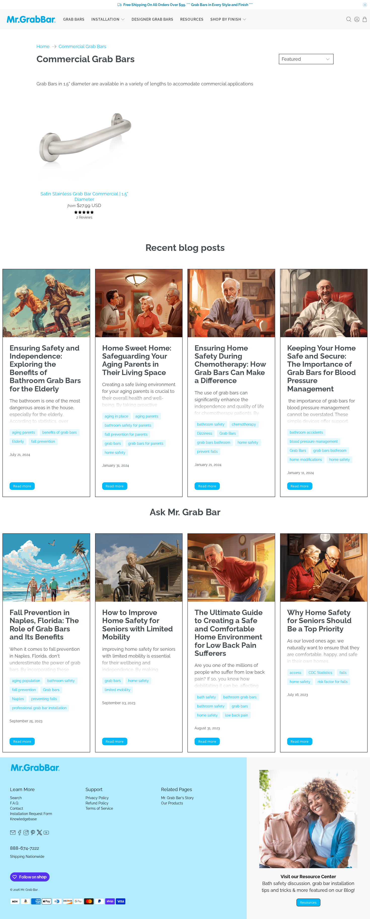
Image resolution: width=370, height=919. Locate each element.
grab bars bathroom (213, 442)
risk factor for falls (333, 682)
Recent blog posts (185, 247)
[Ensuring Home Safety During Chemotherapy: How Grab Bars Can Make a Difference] (231, 303)
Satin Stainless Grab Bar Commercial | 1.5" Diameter (84, 196)
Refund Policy (97, 803)
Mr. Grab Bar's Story (177, 798)
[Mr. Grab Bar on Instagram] (26, 834)
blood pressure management (314, 441)
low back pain (236, 715)
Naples (18, 699)
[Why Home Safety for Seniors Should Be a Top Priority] (323, 568)
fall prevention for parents (126, 434)
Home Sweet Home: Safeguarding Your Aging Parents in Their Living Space (136, 360)
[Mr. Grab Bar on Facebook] (19, 834)
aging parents (23, 432)
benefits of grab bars (59, 432)
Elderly (18, 441)
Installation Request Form (31, 814)
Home (43, 46)
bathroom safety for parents (128, 425)
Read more (22, 486)
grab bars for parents (145, 443)
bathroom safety (211, 424)
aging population (26, 681)
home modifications (306, 460)
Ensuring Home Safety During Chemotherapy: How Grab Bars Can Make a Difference (230, 364)
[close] (364, 4)
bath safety (206, 697)
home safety (115, 453)
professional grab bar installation (39, 708)
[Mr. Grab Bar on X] (39, 834)
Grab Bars (74, 19)
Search (16, 798)
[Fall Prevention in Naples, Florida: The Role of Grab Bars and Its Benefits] (46, 568)
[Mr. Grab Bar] (31, 19)
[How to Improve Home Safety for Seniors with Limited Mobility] (138, 568)
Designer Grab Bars (152, 19)
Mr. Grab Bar (30, 890)
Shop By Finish (225, 19)
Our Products (172, 803)
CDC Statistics (320, 673)
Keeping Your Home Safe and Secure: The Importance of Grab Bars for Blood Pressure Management (321, 368)
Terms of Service (99, 808)
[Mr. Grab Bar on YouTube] (46, 834)
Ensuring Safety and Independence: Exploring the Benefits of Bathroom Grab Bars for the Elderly (45, 368)
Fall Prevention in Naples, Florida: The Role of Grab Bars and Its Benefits (44, 624)
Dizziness (204, 433)
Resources (192, 19)
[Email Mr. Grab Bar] (13, 834)
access (295, 673)
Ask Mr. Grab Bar (185, 512)
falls (343, 673)
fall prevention (43, 441)
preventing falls (44, 699)
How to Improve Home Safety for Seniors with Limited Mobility (137, 624)
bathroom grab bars (239, 697)
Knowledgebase (23, 819)
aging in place (116, 416)
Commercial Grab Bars (82, 46)
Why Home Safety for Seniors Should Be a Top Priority (319, 620)
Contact (16, 808)
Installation (105, 19)
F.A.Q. (14, 803)
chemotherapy (244, 424)
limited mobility (117, 690)
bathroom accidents (306, 432)
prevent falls (207, 452)
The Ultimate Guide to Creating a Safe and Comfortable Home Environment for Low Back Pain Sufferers (229, 633)
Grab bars (51, 690)
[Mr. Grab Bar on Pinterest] (33, 834)
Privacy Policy (97, 798)
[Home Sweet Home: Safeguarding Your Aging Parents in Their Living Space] (138, 303)
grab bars (113, 443)
